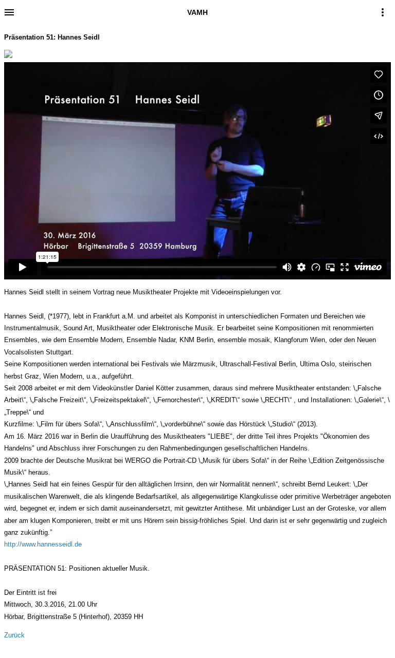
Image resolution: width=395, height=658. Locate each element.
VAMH (197, 12)
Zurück (14, 635)
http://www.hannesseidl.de (43, 544)
